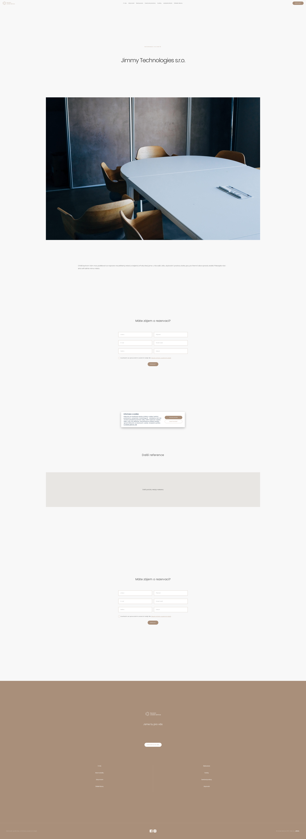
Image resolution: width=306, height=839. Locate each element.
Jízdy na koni (99, 780)
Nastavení (173, 421)
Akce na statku (99, 773)
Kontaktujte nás (153, 744)
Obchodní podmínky (12, 831)
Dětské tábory (178, 3)
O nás (125, 3)
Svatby (159, 3)
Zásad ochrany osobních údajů (161, 358)
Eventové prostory (150, 3)
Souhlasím (173, 417)
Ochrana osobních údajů (29, 831)
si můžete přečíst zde (130, 424)
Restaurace (139, 3)
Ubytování (131, 3)
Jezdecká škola (167, 3)
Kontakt (298, 3)
